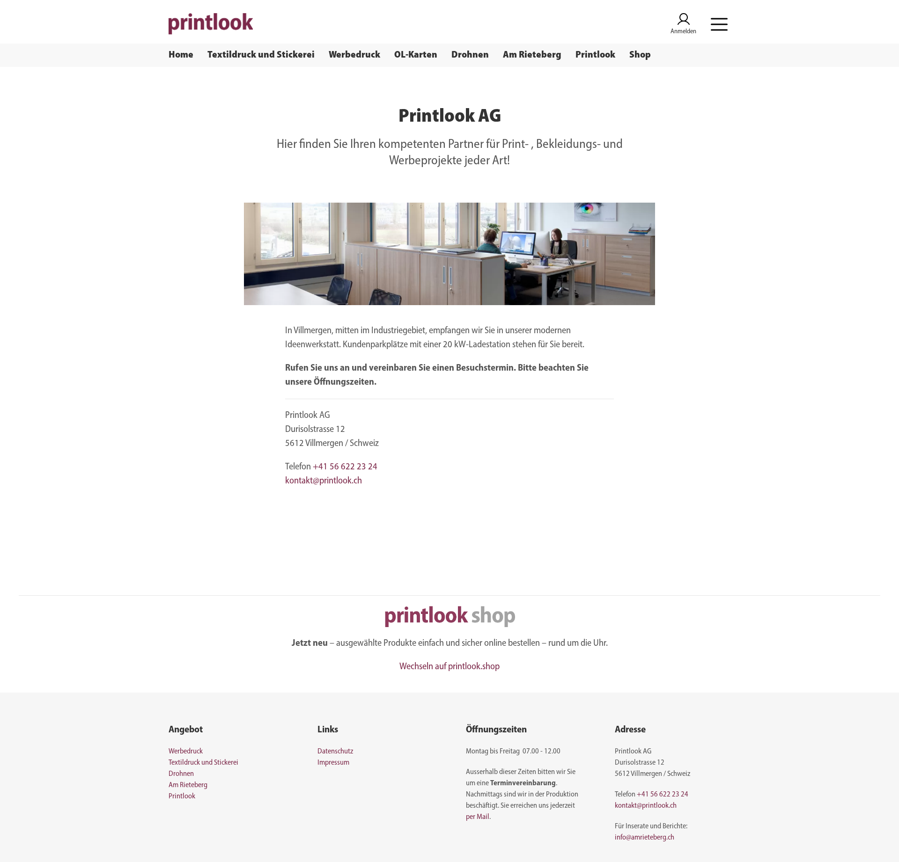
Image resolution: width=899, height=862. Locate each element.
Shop (640, 55)
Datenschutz (335, 751)
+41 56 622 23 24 (345, 467)
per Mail (477, 817)
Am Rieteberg (532, 55)
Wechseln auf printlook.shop (449, 667)
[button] (719, 24)
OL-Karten (415, 55)
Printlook (595, 55)
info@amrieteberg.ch (644, 837)
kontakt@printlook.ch (323, 481)
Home (181, 55)
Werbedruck (354, 55)
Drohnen (470, 55)
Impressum (333, 763)
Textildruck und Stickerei (261, 55)
